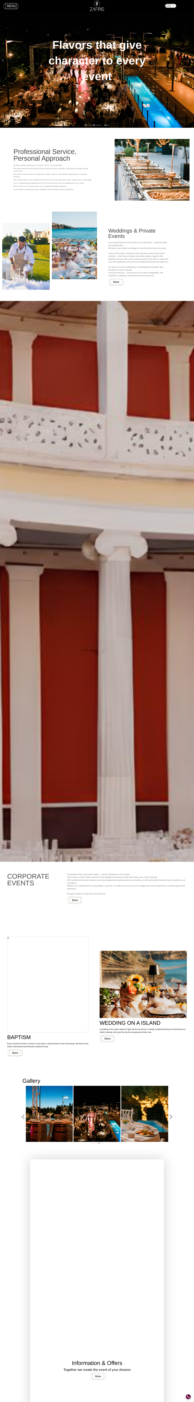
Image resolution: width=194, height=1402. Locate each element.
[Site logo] (97, 6)
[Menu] (11, 6)
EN (173, 5)
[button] (3, 60)
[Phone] (188, 1396)
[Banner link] (152, 170)
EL (168, 5)
